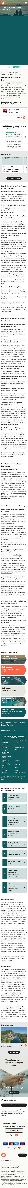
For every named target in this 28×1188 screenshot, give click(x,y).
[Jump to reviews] (14, 67)
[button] (14, 797)
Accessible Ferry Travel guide (9, 424)
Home (3, 72)
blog (10, 311)
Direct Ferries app (6, 573)
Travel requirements (7, 472)
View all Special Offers (14, 178)
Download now (14, 1092)
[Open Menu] (26, 3)
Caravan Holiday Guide (14, 363)
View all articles (14, 1052)
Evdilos (3, 74)
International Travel (16, 496)
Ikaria (16, 72)
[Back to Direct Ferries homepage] (3, 3)
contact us (13, 1174)
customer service (8, 415)
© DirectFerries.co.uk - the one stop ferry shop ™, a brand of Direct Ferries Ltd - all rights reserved (13, 1167)
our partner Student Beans (17, 257)
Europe (10, 72)
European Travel (5, 498)
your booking (17, 555)
